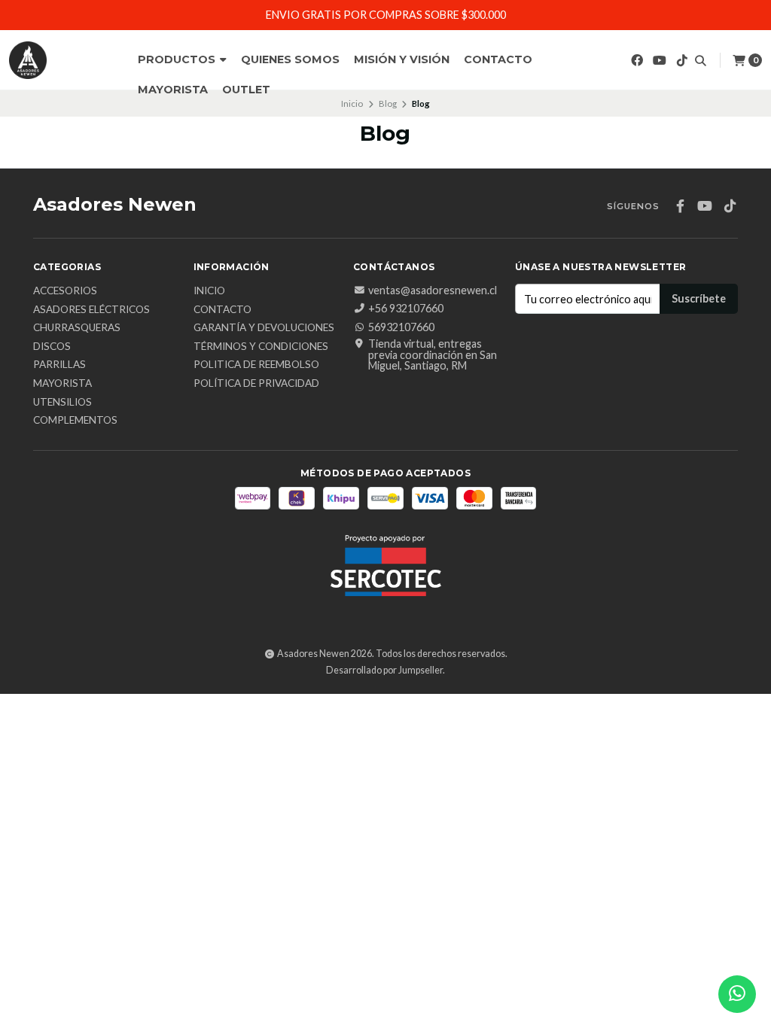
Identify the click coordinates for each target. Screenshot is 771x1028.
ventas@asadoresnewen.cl (432, 290)
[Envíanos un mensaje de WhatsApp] (737, 994)
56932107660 (401, 327)
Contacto (498, 59)
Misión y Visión (401, 59)
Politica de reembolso (256, 365)
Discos (52, 347)
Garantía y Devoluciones (264, 328)
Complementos (75, 420)
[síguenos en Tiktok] (682, 60)
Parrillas (59, 365)
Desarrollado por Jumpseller (384, 670)
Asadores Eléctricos (91, 310)
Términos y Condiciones (261, 347)
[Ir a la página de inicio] (28, 60)
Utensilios (62, 402)
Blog (388, 103)
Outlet (246, 89)
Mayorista (173, 89)
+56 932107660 (405, 308)
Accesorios (65, 291)
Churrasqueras (76, 328)
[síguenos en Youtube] (659, 60)
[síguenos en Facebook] (637, 60)
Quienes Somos (290, 59)
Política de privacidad (256, 384)
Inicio (352, 103)
